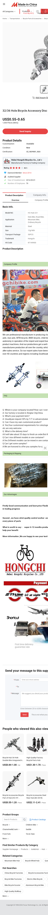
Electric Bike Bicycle (34, 879)
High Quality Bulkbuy (13, 891)
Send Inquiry (25, 131)
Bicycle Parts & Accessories (32, 18)
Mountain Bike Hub (12, 860)
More (5, 896)
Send (24, 714)
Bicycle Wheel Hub (32, 860)
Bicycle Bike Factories (13, 879)
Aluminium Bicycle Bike (35, 885)
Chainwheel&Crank (10, 829)
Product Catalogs (38, 819)
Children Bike (31, 824)
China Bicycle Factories (14, 873)
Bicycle (5, 824)
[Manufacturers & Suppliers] (24, 4)
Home (5, 18)
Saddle (28, 829)
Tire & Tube (30, 834)
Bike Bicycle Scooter (12, 885)
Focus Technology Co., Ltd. (32, 905)
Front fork (6, 834)
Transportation (15, 18)
